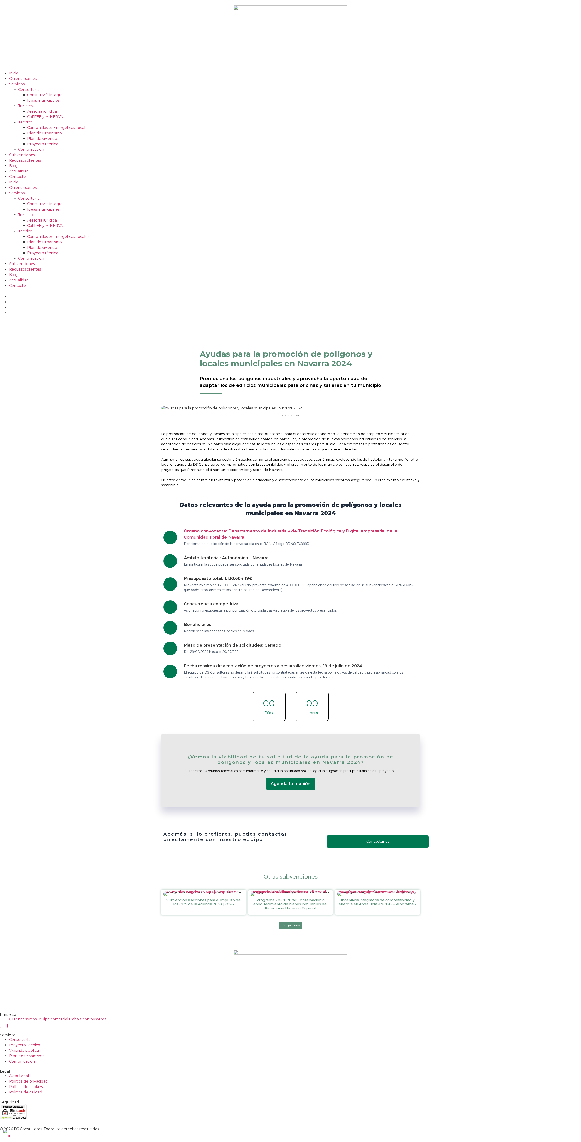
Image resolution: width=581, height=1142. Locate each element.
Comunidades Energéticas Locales (58, 128)
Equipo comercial (52, 1019)
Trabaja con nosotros (87, 1019)
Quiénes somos (23, 78)
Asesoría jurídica (42, 111)
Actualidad (19, 171)
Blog (13, 166)
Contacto (17, 177)
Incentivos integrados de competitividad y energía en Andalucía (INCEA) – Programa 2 (377, 893)
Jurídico (25, 106)
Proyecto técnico (42, 144)
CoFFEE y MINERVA (45, 117)
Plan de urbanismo (44, 133)
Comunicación (31, 149)
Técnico (25, 122)
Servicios (17, 84)
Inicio (13, 73)
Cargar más (290, 925)
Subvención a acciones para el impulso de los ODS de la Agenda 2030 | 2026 (201, 893)
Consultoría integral (45, 95)
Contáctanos (377, 841)
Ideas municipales (43, 100)
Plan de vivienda (42, 138)
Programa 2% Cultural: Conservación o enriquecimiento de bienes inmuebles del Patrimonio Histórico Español (288, 893)
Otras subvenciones (290, 876)
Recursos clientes (25, 160)
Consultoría (28, 89)
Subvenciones (22, 155)
